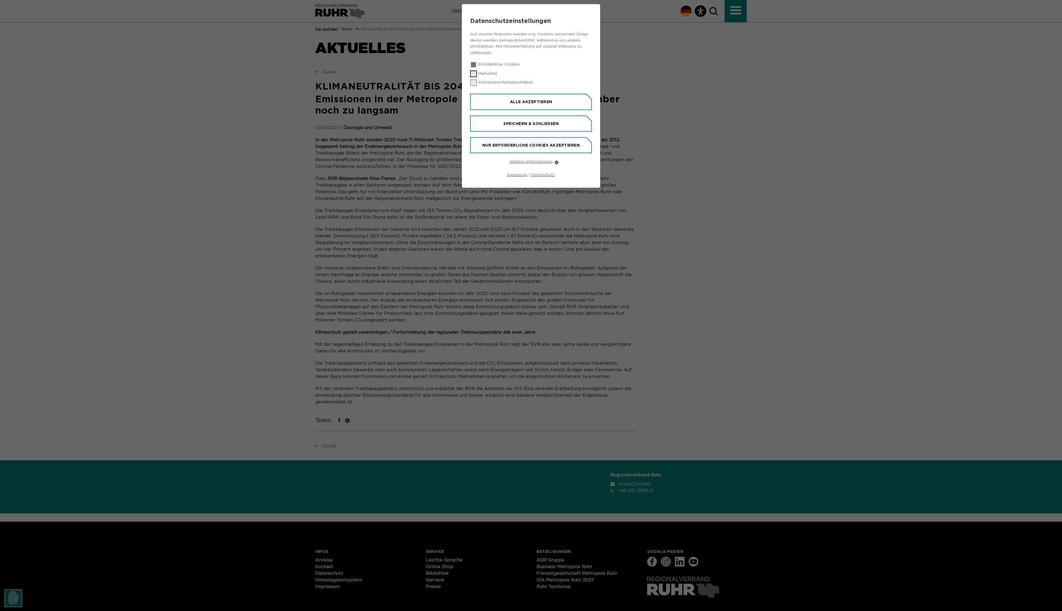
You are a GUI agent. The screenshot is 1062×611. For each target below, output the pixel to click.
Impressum (517, 175)
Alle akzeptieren (531, 102)
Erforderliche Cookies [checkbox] (499, 64)
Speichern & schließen (531, 123)
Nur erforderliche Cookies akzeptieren (531, 145)
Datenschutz (543, 175)
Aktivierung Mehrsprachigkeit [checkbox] (505, 82)
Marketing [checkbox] (487, 73)
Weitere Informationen (531, 162)
